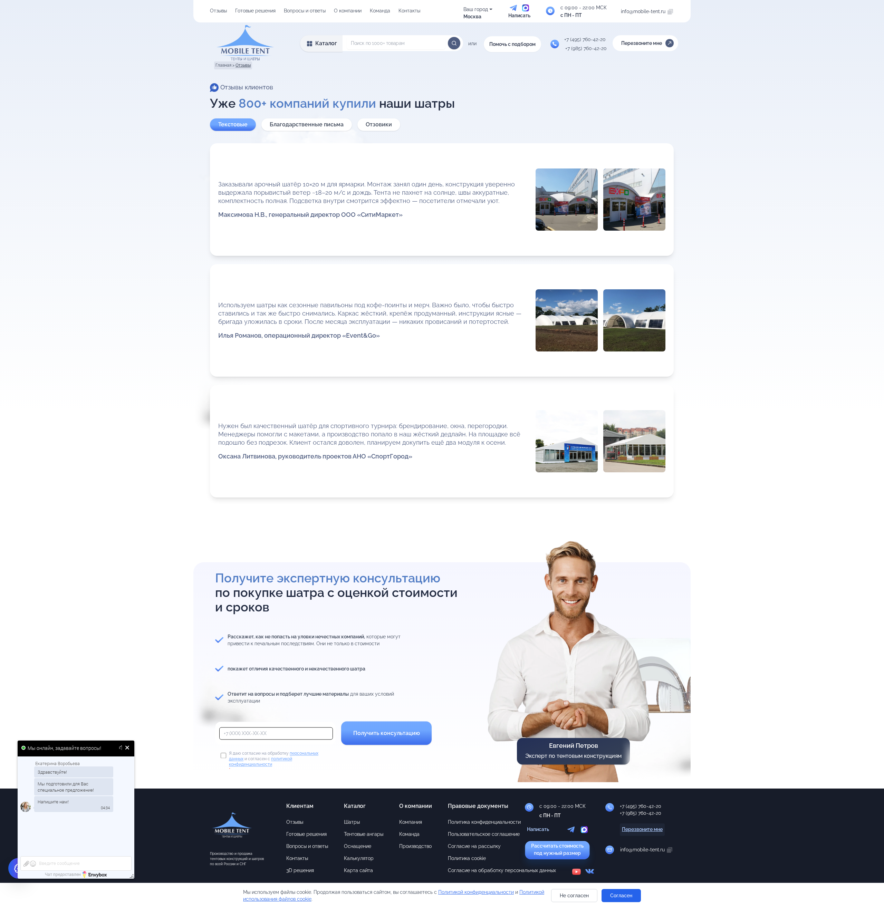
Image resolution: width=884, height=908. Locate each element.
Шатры (352, 822)
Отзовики (379, 124)
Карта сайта (358, 870)
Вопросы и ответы (305, 10)
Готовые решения (255, 10)
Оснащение (357, 846)
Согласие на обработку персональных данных (502, 870)
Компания (410, 822)
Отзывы (218, 10)
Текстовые (233, 124)
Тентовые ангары (363, 834)
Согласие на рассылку (474, 846)
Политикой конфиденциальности (476, 892)
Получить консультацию (386, 733)
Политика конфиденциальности (484, 822)
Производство (415, 846)
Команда (380, 10)
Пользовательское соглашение (484, 834)
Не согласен (574, 895)
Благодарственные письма (307, 124)
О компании (348, 10)
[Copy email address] (670, 11)
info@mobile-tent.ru (643, 11)
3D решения (300, 870)
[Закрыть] (127, 748)
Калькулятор (359, 858)
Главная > (224, 65)
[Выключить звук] (121, 748)
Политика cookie (467, 858)
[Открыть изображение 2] (634, 199)
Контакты (409, 10)
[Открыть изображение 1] (567, 199)
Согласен (621, 895)
